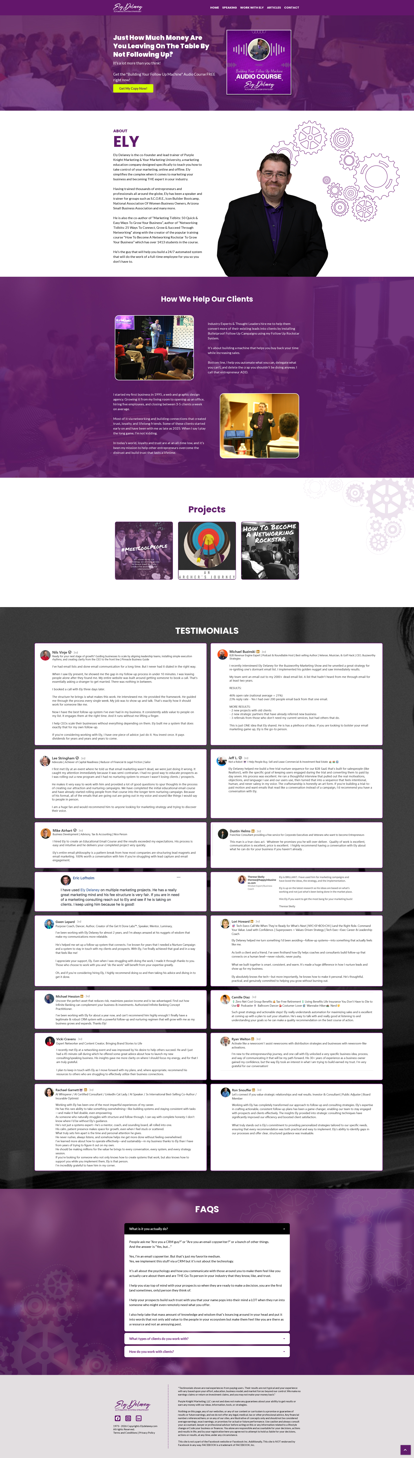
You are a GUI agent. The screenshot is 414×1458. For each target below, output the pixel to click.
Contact (291, 7)
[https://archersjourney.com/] (207, 550)
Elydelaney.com (148, 1425)
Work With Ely (252, 7)
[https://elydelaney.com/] (128, 7)
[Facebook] (117, 1418)
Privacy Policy (147, 1432)
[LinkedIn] (139, 1418)
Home (214, 7)
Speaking (229, 7)
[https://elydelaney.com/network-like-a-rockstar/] (270, 550)
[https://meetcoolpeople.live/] (144, 550)
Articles (274, 7)
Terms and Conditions (125, 1432)
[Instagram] (128, 1418)
